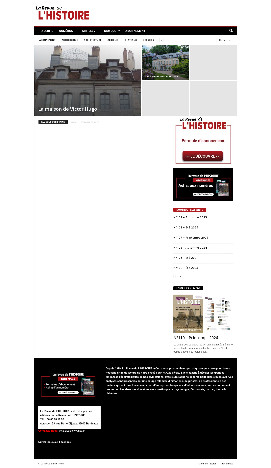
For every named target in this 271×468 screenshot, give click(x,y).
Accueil (47, 31)
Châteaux (130, 39)
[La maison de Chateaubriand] (165, 62)
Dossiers (148, 39)
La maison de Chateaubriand (161, 76)
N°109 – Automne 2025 (190, 217)
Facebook (65, 441)
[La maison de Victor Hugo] (87, 80)
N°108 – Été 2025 (185, 227)
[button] (231, 31)
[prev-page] (175, 276)
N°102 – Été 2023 (185, 268)
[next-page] (180, 276)
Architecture (92, 39)
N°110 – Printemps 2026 (195, 337)
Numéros (66, 31)
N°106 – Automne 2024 (190, 247)
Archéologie (70, 39)
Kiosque (110, 31)
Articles (88, 31)
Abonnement (135, 31)
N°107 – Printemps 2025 (190, 237)
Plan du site (227, 463)
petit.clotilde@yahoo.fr (72, 430)
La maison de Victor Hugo (67, 109)
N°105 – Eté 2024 (185, 258)
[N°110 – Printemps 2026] (203, 314)
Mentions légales (207, 463)
